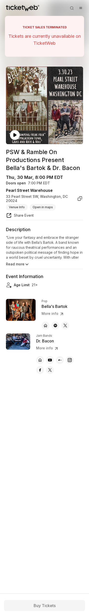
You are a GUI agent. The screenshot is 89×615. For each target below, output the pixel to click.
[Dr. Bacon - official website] (40, 360)
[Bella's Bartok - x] (65, 325)
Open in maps (43, 207)
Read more (15, 264)
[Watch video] (15, 135)
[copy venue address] (80, 198)
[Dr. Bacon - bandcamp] (60, 360)
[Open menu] (80, 7)
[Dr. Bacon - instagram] (70, 360)
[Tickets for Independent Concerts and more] (22, 8)
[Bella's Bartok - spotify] (55, 325)
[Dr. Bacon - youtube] (50, 360)
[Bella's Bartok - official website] (45, 325)
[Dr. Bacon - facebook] (40, 370)
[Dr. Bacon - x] (50, 370)
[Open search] (71, 7)
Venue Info (17, 207)
